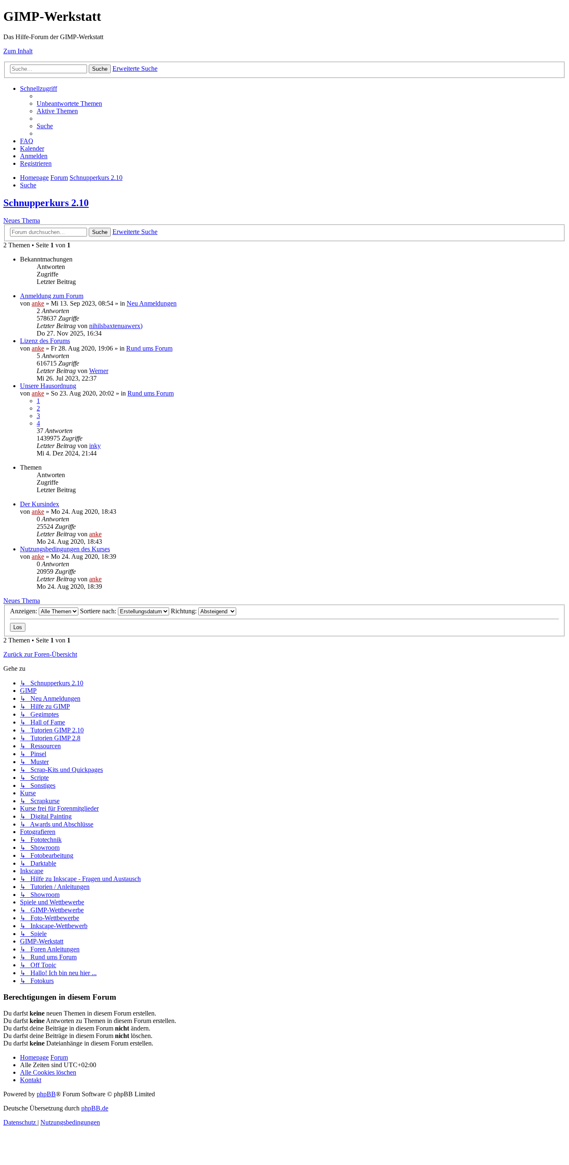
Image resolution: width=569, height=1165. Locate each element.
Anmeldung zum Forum (51, 295)
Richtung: (184, 611)
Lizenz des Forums (45, 340)
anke (38, 303)
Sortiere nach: (99, 611)
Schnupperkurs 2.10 (46, 202)
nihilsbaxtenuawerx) (115, 325)
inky (95, 445)
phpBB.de (94, 1108)
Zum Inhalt (17, 51)
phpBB (46, 1094)
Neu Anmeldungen (152, 303)
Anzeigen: (24, 611)
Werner (98, 370)
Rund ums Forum (149, 348)
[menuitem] (69, 103)
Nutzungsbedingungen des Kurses (65, 549)
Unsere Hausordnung (48, 385)
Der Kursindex (39, 504)
